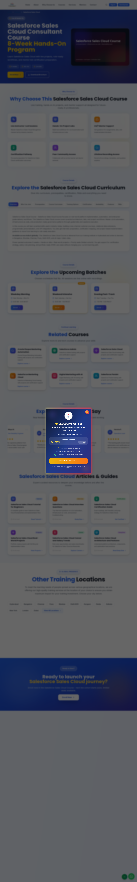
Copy (83, 442)
